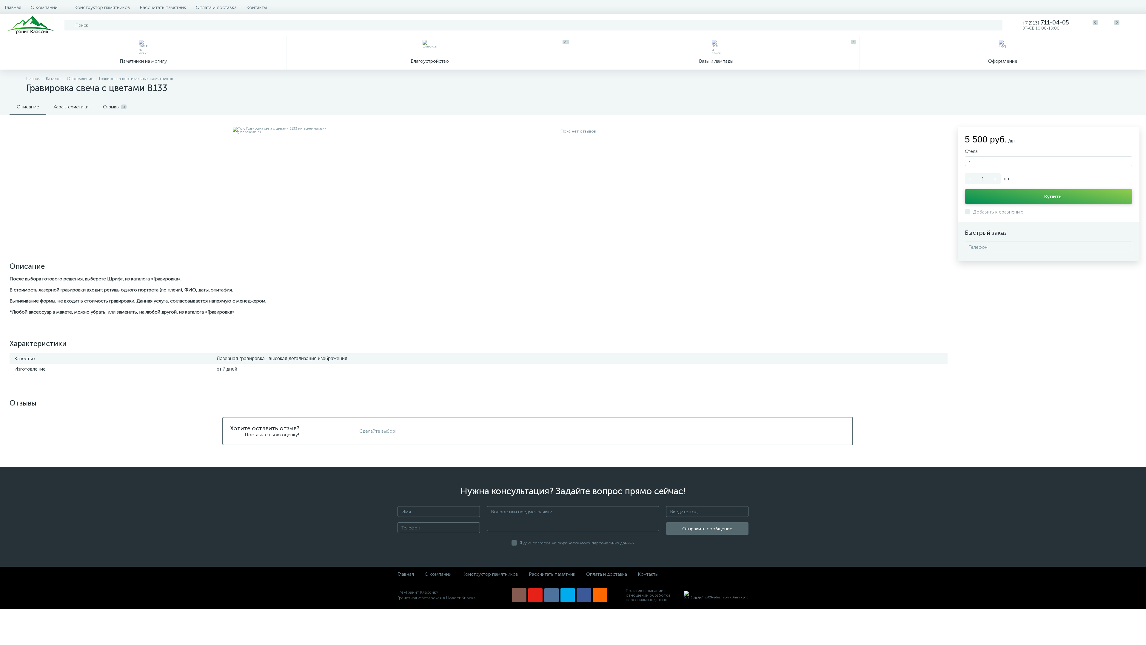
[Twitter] (567, 595)
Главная (13, 7)
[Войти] (1135, 25)
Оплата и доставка (216, 7)
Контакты (256, 7)
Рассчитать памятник (163, 7)
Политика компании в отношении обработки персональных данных (648, 595)
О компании (44, 7)
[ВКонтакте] (551, 595)
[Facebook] (584, 595)
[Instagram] (519, 595)
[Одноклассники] (600, 595)
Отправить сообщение (707, 529)
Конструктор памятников (102, 7)
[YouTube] (535, 595)
